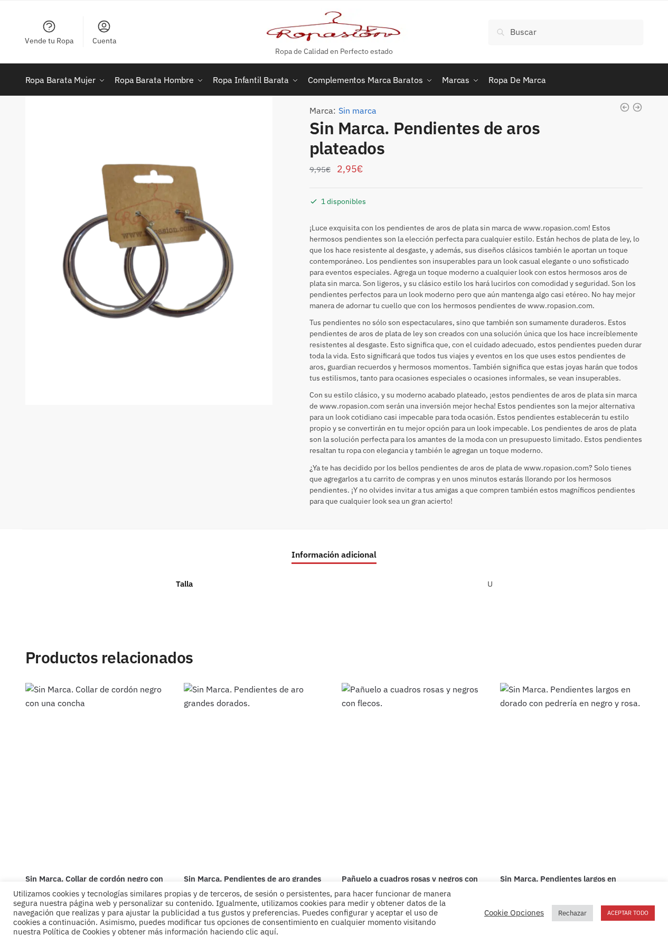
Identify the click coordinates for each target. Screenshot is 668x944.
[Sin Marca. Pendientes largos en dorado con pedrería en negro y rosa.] (571, 774)
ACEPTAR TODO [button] (627, 913)
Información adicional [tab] (334, 554)
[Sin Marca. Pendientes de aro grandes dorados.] (255, 774)
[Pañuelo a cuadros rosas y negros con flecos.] (413, 774)
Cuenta (104, 40)
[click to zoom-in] (148, 250)
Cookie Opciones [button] (514, 913)
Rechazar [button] (572, 913)
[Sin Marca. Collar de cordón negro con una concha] (96, 774)
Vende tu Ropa (49, 40)
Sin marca (357, 110)
